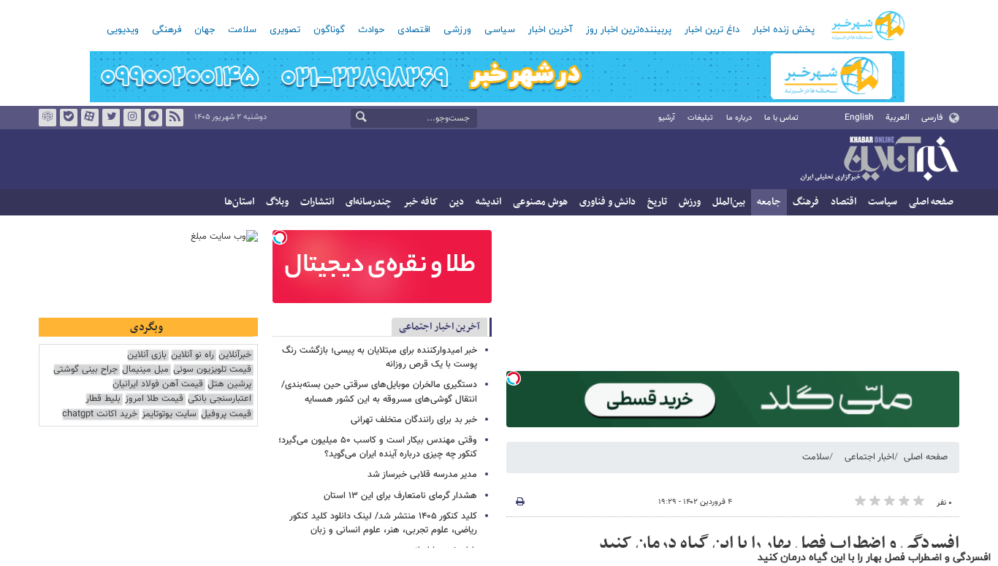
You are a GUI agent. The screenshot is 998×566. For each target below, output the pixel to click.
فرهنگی (166, 30)
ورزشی (457, 30)
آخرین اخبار (550, 30)
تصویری (285, 30)
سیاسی (499, 30)
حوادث (371, 30)
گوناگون (329, 30)
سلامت (242, 30)
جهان (204, 30)
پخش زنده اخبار (784, 30)
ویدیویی (123, 30)
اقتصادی (413, 30)
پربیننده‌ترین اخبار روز (628, 30)
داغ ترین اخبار (712, 30)
